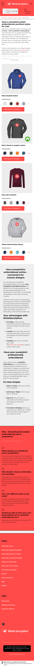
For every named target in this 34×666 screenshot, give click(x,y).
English (4, 585)
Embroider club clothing (10, 566)
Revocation (5, 601)
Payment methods (8, 609)
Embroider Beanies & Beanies (12, 550)
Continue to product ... (13, 109)
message (23, 50)
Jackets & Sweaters (12, 17)
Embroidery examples (9, 570)
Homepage (4, 17)
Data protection (7, 577)
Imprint (4, 574)
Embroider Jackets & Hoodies (12, 558)
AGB (3, 581)
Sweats (19, 17)
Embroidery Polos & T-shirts (11, 554)
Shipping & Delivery (8, 605)
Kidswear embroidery (9, 562)
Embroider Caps (7, 546)
